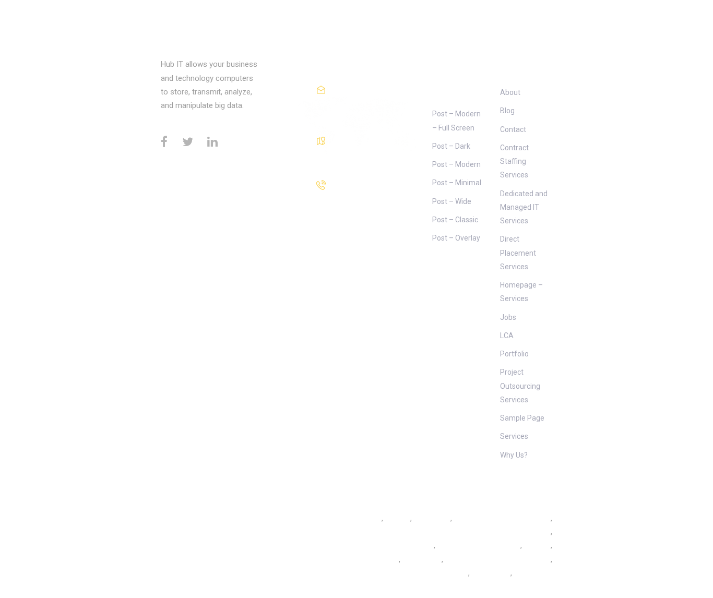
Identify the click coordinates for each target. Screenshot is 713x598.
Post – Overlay (456, 238)
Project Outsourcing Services (520, 386)
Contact (513, 129)
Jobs (508, 317)
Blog (507, 110)
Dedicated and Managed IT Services (524, 207)
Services (514, 436)
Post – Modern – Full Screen (456, 120)
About (510, 92)
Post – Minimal (456, 182)
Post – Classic (455, 220)
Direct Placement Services (518, 253)
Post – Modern (456, 164)
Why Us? (514, 455)
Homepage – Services (521, 292)
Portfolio (514, 354)
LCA (507, 335)
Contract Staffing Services (514, 161)
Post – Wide (451, 201)
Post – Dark (451, 146)
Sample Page (522, 418)
